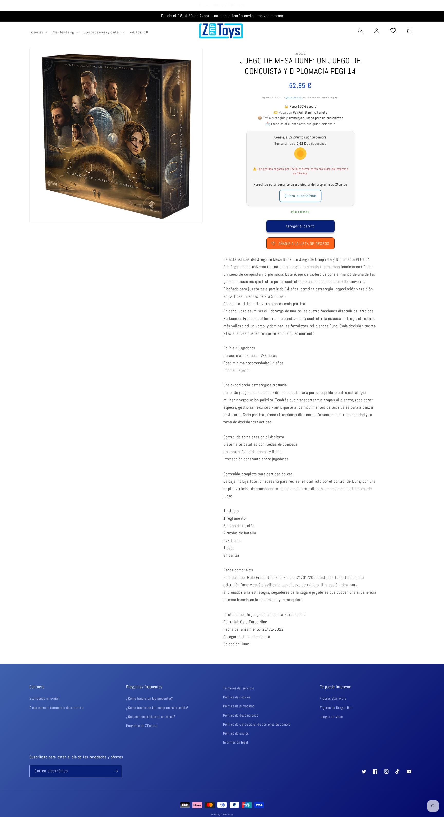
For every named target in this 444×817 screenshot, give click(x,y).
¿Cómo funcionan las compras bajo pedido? (157, 707)
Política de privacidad (238, 706)
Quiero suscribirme (300, 195)
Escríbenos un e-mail (44, 698)
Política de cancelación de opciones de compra (257, 724)
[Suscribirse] (116, 771)
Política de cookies (237, 697)
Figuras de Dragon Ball (336, 707)
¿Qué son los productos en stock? (150, 716)
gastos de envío (294, 97)
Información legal (235, 742)
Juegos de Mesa (331, 716)
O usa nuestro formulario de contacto (56, 707)
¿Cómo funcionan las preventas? (149, 698)
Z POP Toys (227, 814)
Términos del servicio (238, 688)
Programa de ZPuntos (141, 725)
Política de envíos (236, 733)
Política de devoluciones (240, 715)
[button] (38, 32)
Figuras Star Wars (333, 698)
